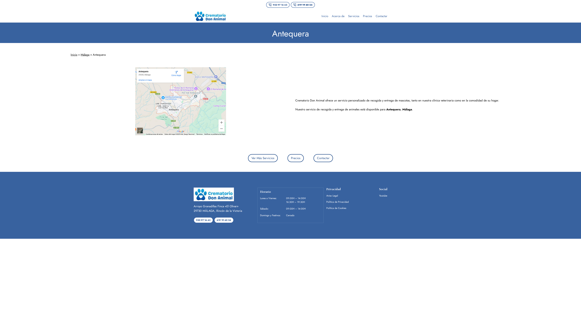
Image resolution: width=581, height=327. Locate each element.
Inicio (74, 55)
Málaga (85, 55)
